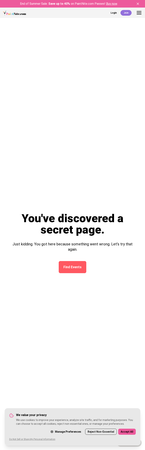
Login (114, 13)
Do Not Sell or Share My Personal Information (32, 439)
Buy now (111, 3)
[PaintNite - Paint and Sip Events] (14, 13)
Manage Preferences (68, 431)
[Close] (138, 4)
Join (126, 13)
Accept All (127, 431)
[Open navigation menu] (139, 13)
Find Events (72, 267)
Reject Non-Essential (101, 431)
